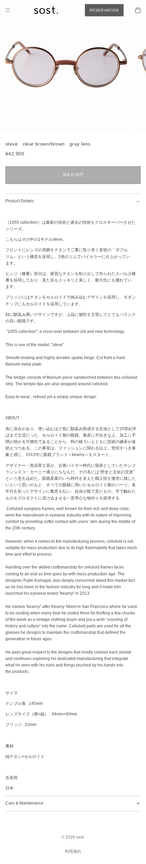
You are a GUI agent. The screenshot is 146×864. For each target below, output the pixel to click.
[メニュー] (8, 10)
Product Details (19, 201)
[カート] (137, 10)
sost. (80, 837)
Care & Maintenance (24, 803)
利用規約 (73, 851)
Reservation (104, 10)
